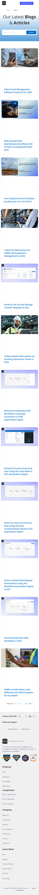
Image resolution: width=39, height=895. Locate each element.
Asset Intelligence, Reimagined (16, 741)
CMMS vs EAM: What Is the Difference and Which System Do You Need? (18, 692)
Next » (31, 704)
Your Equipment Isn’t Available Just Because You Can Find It (19, 200)
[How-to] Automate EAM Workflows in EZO (16, 639)
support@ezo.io (13, 729)
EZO (8, 10)
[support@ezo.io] (13, 726)
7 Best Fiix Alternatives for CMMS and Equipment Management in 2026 (17, 253)
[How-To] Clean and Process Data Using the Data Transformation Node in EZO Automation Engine (18, 527)
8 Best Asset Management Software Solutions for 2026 (18, 91)
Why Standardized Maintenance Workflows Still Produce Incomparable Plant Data (18, 145)
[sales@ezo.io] (25, 726)
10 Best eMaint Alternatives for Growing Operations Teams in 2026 (19, 359)
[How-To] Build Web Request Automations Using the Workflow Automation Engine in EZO (19, 585)
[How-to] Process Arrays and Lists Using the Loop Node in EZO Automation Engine (18, 471)
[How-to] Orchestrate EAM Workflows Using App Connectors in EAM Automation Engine (17, 415)
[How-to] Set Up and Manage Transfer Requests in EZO (18, 306)
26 (26, 704)
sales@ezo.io (25, 729)
